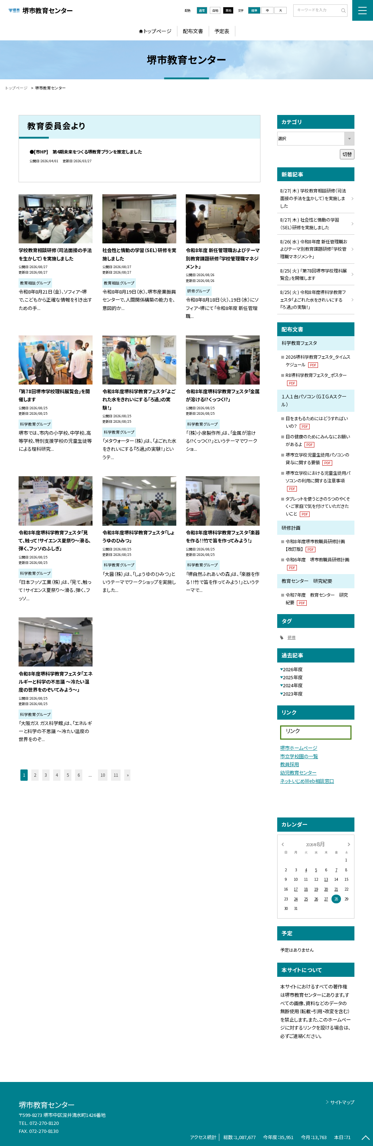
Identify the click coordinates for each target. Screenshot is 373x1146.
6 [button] (79, 775)
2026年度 (293, 669)
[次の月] (349, 843)
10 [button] (103, 775)
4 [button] (57, 775)
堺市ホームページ (298, 747)
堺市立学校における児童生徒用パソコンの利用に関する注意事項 (318, 480)
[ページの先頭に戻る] (365, 1138)
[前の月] (282, 843)
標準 (254, 10)
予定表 (221, 31)
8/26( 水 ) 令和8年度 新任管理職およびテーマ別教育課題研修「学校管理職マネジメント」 (313, 249)
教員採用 (289, 764)
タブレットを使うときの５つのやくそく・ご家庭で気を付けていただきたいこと (318, 506)
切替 (347, 154)
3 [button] (46, 775)
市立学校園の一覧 (299, 756)
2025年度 (293, 677)
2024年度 (293, 685)
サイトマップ (342, 1102)
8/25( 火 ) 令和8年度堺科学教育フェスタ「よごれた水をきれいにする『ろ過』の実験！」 (313, 300)
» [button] (128, 775)
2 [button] (35, 775)
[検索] (341, 10)
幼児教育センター (298, 772)
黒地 (228, 10)
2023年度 (293, 693)
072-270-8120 (44, 1122)
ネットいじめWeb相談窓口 (307, 780)
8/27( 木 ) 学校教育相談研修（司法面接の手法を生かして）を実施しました (313, 198)
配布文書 (193, 31)
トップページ (158, 31)
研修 (292, 637)
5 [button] (68, 775)
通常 (202, 10)
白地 (215, 10)
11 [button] (116, 775)
